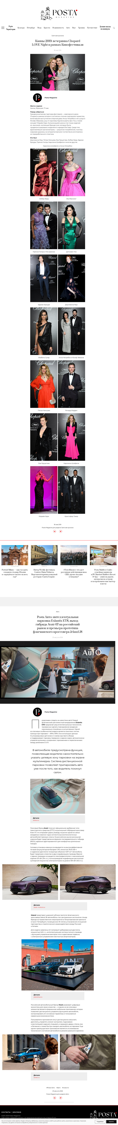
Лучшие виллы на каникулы (105, 28)
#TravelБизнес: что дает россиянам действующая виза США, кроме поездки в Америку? (74, 573)
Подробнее (100, 1121)
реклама (17, 1112)
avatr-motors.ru (39, 907)
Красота (47, 28)
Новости (44, 566)
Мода (39, 28)
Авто (68, 28)
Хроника (81, 28)
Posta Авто (51, 1088)
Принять (111, 1121)
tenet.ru (37, 1077)
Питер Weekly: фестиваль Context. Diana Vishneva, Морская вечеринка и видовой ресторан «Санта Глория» (44, 573)
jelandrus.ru (38, 997)
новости (66, 1088)
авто (58, 1088)
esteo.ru (36, 820)
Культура (21, 28)
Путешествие (92, 28)
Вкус (74, 28)
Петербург (31, 28)
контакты (6, 1112)
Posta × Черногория (10, 28)
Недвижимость (58, 28)
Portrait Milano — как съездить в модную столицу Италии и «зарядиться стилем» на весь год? (15, 573)
